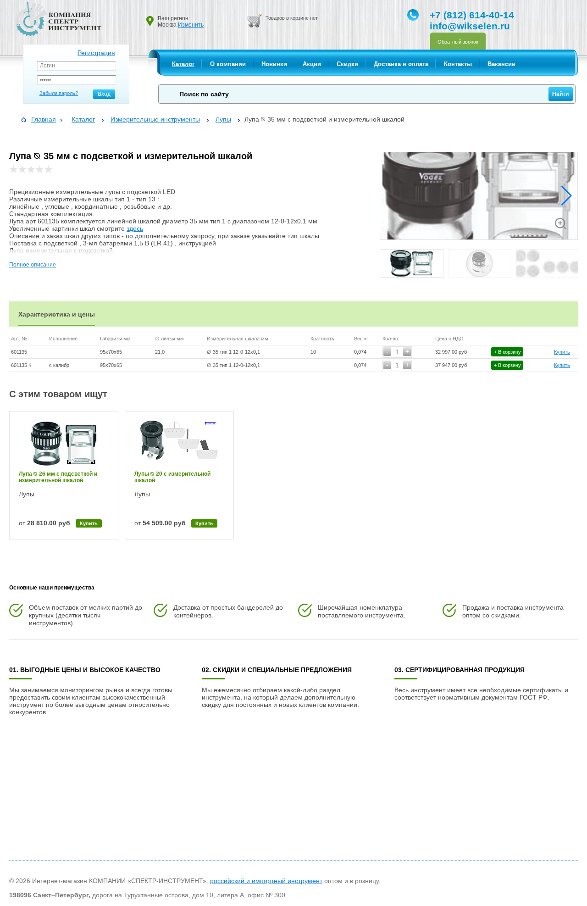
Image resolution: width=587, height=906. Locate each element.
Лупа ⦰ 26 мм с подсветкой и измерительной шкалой (58, 477)
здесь (135, 228)
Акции (312, 64)
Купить (562, 352)
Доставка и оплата (401, 64)
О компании (228, 64)
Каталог (183, 64)
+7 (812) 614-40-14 (472, 15)
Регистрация (96, 52)
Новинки (274, 64)
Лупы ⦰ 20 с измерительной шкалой (172, 477)
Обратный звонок (457, 41)
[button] (566, 196)
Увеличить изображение (560, 223)
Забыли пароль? (58, 93)
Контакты (458, 64)
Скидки (347, 64)
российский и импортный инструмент (266, 880)
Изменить (191, 25)
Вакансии (501, 64)
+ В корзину (507, 352)
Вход (104, 94)
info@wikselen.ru (470, 26)
